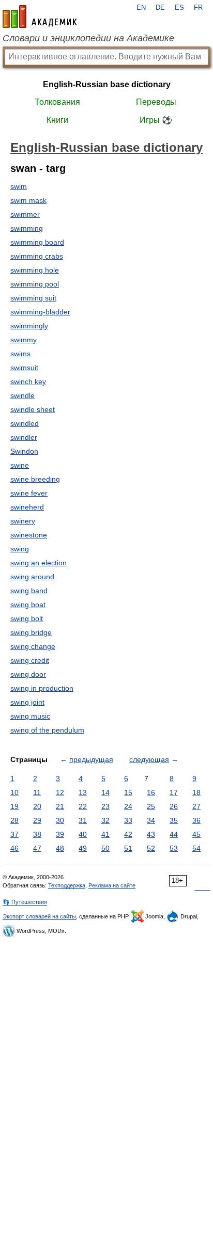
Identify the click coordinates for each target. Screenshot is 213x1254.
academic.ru (40, 16)
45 (196, 834)
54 (196, 848)
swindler (23, 437)
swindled (24, 423)
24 (128, 806)
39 (60, 834)
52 (151, 848)
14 (105, 792)
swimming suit (33, 298)
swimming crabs (36, 256)
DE (160, 7)
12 (60, 792)
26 (174, 806)
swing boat (27, 604)
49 (83, 848)
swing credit (29, 660)
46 (14, 848)
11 (37, 792)
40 (83, 834)
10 (14, 792)
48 (60, 848)
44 (174, 834)
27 (196, 806)
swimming (26, 228)
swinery (22, 521)
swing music (30, 716)
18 (196, 792)
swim (18, 186)
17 (174, 792)
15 (128, 792)
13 (83, 792)
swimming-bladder (40, 312)
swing (19, 549)
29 (37, 820)
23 (105, 806)
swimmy (23, 340)
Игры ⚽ (156, 120)
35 (174, 820)
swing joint (27, 702)
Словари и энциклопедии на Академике (88, 38)
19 (14, 806)
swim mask (28, 200)
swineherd (27, 507)
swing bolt (26, 618)
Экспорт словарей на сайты (39, 916)
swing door (28, 674)
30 (60, 820)
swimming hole (34, 270)
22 (83, 806)
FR (198, 7)
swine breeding (35, 479)
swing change (32, 646)
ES (179, 7)
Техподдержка (66, 885)
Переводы (156, 102)
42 (128, 834)
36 (196, 820)
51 (128, 848)
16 (151, 792)
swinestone (28, 535)
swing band (29, 590)
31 (83, 820)
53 (174, 848)
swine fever (29, 493)
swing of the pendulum (47, 730)
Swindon (24, 451)
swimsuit (24, 367)
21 (60, 806)
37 (14, 834)
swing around (32, 577)
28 (14, 820)
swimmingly (29, 326)
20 (37, 806)
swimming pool (34, 284)
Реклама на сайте (111, 885)
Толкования (57, 102)
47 (37, 848)
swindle (22, 395)
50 (105, 848)
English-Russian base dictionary (107, 84)
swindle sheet (32, 409)
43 (151, 834)
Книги (57, 120)
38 (37, 834)
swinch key (28, 381)
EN (141, 7)
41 (105, 834)
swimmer (25, 214)
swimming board (37, 242)
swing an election (38, 563)
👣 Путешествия (25, 902)
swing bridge (31, 632)
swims (20, 354)
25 (151, 806)
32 (105, 820)
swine (19, 465)
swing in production (41, 688)
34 (151, 820)
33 (128, 820)
